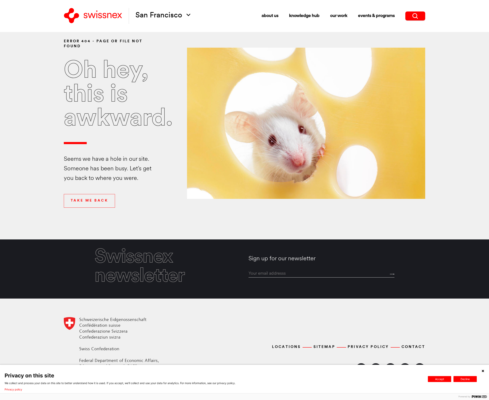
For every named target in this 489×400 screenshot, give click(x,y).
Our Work (338, 16)
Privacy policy (13, 389)
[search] (415, 15)
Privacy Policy (368, 347)
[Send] (392, 274)
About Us (270, 16)
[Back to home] (93, 16)
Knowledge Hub (304, 16)
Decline (465, 379)
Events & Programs (376, 16)
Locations (286, 347)
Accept (439, 379)
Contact (413, 347)
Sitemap (324, 347)
